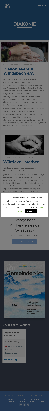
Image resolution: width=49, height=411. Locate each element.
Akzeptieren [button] (31, 211)
